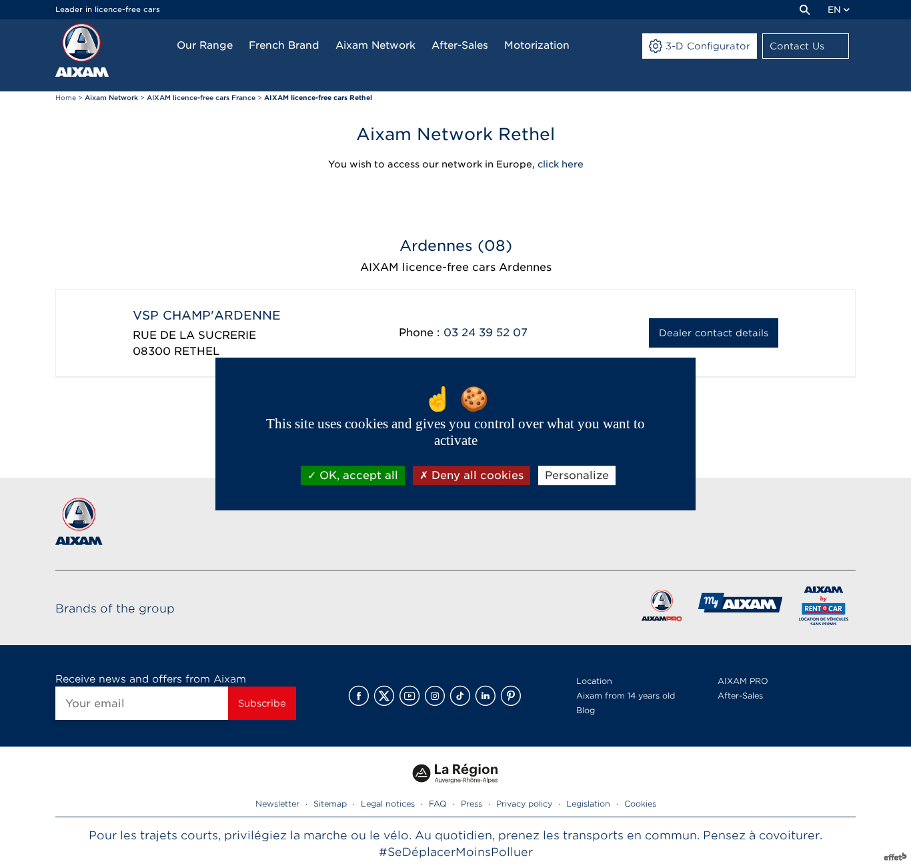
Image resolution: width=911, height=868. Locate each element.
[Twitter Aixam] (384, 696)
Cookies (640, 804)
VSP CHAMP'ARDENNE (207, 315)
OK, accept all (357, 475)
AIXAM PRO (743, 681)
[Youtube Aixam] (409, 696)
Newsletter (277, 804)
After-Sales (740, 696)
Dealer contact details (713, 333)
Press (471, 804)
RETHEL (196, 351)
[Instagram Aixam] (435, 696)
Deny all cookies (476, 475)
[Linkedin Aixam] (486, 696)
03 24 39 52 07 (485, 332)
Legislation (588, 804)
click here (561, 164)
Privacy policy (524, 804)
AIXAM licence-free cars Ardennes (456, 267)
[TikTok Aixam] (460, 696)
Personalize (577, 475)
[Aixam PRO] (661, 608)
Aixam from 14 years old (625, 696)
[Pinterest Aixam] (511, 696)
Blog (585, 710)
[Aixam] (82, 50)
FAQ (438, 804)
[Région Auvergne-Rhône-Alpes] (455, 788)
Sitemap (330, 804)
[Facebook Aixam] (359, 696)
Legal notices (388, 804)
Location (594, 681)
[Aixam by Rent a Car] (824, 608)
